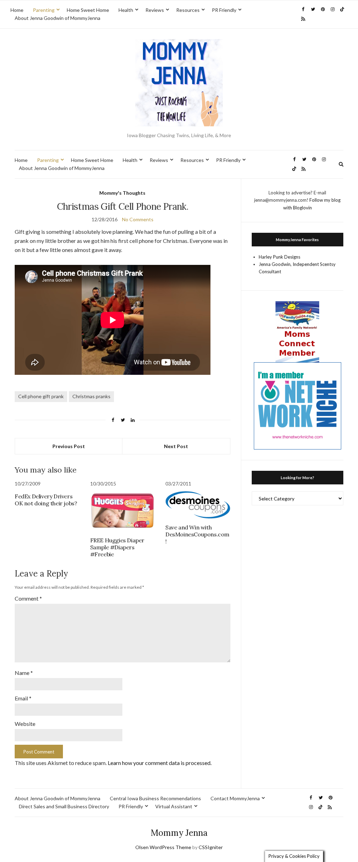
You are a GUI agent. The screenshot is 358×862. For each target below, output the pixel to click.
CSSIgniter (211, 847)
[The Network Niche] (297, 405)
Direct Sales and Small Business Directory (64, 806)
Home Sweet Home (88, 10)
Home (16, 10)
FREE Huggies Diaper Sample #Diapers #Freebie (117, 547)
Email (23, 698)
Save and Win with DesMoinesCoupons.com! (197, 534)
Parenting (44, 10)
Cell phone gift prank (41, 396)
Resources (188, 10)
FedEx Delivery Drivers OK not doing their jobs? (46, 500)
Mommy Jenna (179, 832)
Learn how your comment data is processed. (160, 762)
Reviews (154, 10)
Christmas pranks (91, 396)
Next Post (176, 446)
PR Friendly (224, 10)
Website (25, 723)
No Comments (137, 219)
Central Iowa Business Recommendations (155, 798)
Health (126, 10)
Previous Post (68, 446)
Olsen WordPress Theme (163, 847)
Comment (28, 598)
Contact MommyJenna (235, 798)
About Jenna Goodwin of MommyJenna (57, 18)
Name (24, 672)
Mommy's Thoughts (122, 193)
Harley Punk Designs (279, 257)
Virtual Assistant (173, 806)
